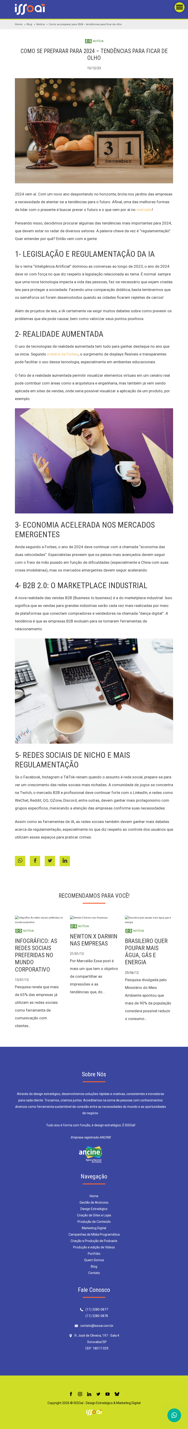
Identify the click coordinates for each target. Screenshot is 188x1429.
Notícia (40, 24)
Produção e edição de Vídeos (94, 1247)
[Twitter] (98, 1394)
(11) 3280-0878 (97, 1316)
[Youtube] (107, 1394)
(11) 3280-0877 (97, 1309)
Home (18, 24)
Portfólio (94, 1253)
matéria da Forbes (62, 354)
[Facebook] (71, 1394)
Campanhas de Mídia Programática (94, 1234)
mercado (144, 209)
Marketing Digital (94, 1228)
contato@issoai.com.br (96, 1326)
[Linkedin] (89, 1394)
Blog (29, 24)
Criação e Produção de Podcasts (94, 1241)
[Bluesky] (117, 1394)
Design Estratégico (94, 1209)
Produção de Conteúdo (94, 1221)
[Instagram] (80, 1394)
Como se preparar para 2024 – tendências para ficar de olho (85, 24)
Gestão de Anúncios (94, 1202)
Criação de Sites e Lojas (94, 1215)
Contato (94, 1273)
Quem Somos (94, 1260)
